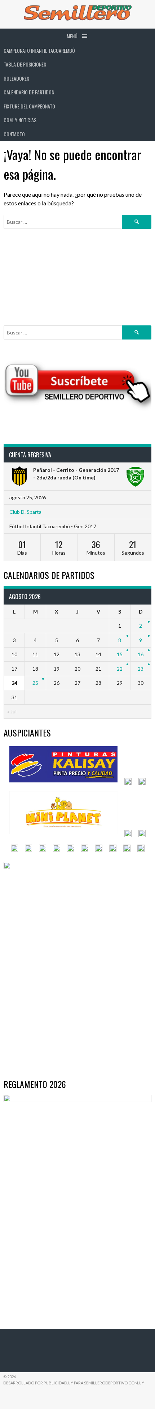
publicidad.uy (58, 1382)
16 (140, 654)
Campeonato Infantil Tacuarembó (39, 50)
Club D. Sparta (25, 512)
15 (120, 654)
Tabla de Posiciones (25, 64)
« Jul (12, 711)
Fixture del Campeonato (29, 106)
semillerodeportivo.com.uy (114, 1382)
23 (140, 669)
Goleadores (16, 78)
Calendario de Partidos (29, 92)
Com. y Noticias (20, 120)
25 (35, 683)
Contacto (14, 134)
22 (120, 669)
